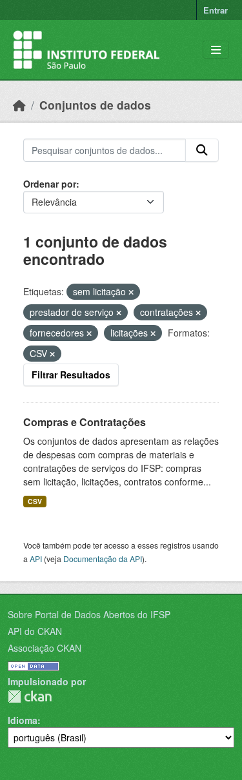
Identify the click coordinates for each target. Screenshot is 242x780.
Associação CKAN (44, 647)
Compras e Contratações (84, 421)
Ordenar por (49, 183)
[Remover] (131, 292)
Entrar (215, 10)
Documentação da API (102, 558)
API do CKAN (35, 631)
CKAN (30, 696)
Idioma (22, 720)
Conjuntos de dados (95, 105)
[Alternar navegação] (216, 50)
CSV (35, 501)
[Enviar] (202, 150)
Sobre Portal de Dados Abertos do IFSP (89, 614)
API (36, 558)
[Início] (19, 105)
